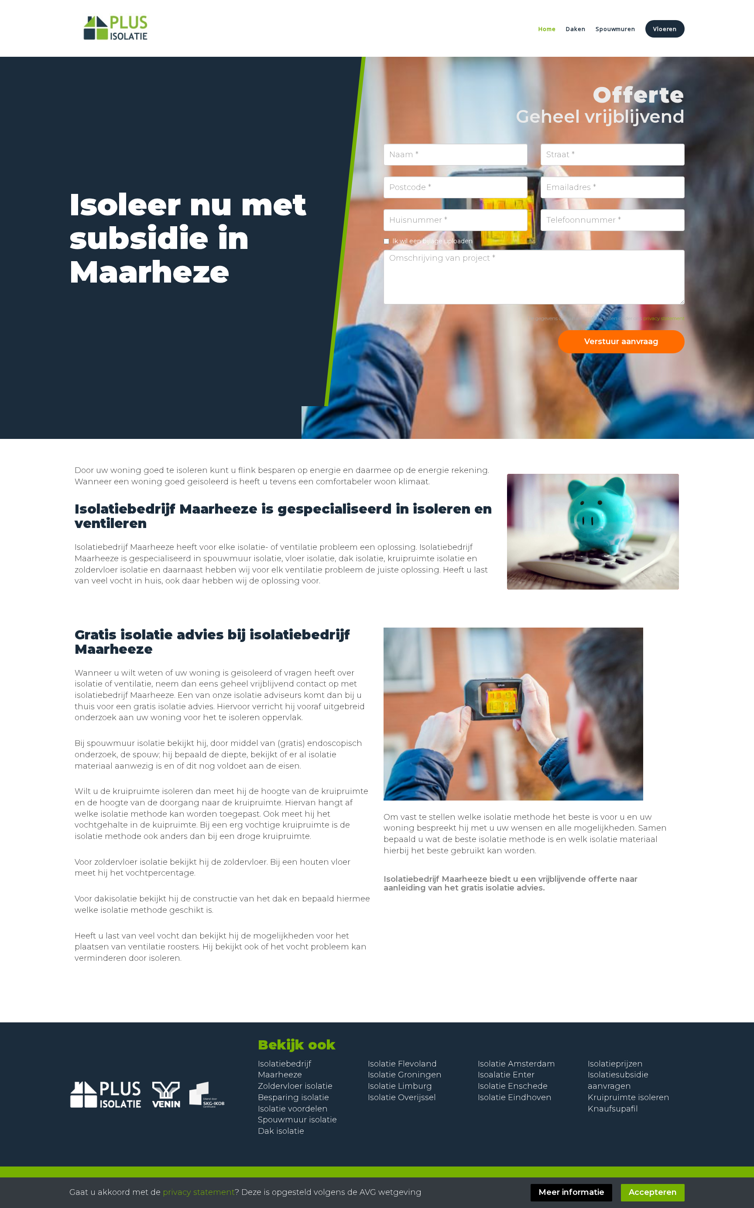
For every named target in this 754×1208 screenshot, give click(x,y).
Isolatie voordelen (293, 1109)
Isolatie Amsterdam (516, 1064)
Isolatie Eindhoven (515, 1097)
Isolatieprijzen (615, 1064)
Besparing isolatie (293, 1097)
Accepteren (653, 1192)
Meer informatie (571, 1192)
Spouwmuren (615, 29)
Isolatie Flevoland (402, 1064)
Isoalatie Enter (506, 1075)
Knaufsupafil (613, 1109)
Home (546, 29)
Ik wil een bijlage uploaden (432, 241)
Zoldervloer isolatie (295, 1086)
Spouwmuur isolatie (297, 1120)
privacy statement (664, 318)
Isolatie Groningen (405, 1075)
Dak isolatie (281, 1131)
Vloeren (665, 29)
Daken (575, 29)
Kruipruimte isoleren (628, 1097)
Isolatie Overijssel (402, 1097)
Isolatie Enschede (513, 1086)
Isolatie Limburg (400, 1086)
